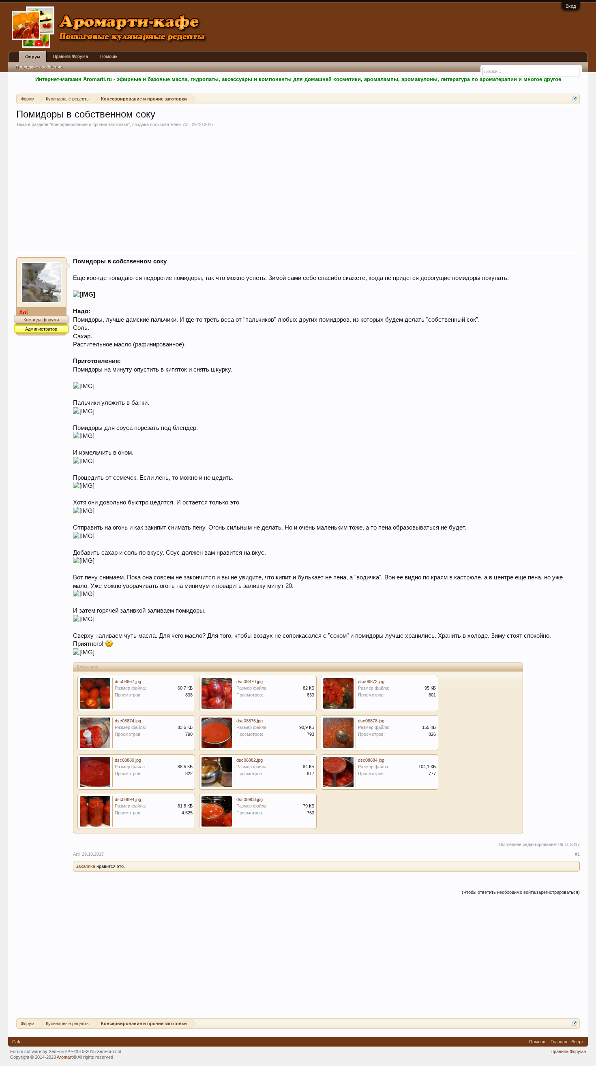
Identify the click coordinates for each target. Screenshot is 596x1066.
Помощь (109, 56)
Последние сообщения (38, 66)
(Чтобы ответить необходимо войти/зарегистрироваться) (521, 892)
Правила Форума (70, 56)
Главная (559, 1041)
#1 (577, 854)
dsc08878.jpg (371, 720)
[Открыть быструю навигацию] (574, 98)
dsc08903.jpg (249, 799)
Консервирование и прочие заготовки (89, 124)
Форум (32, 56)
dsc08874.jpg (128, 720)
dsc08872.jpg (371, 681)
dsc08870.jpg (249, 681)
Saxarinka (85, 866)
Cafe (16, 1041)
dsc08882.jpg (249, 760)
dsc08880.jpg (128, 760)
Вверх (577, 1041)
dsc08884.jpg (371, 760)
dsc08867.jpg (128, 681)
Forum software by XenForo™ (66, 1051)
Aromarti (65, 1057)
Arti (186, 124)
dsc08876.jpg (249, 720)
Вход (571, 6)
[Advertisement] (298, 192)
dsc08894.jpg (128, 799)
